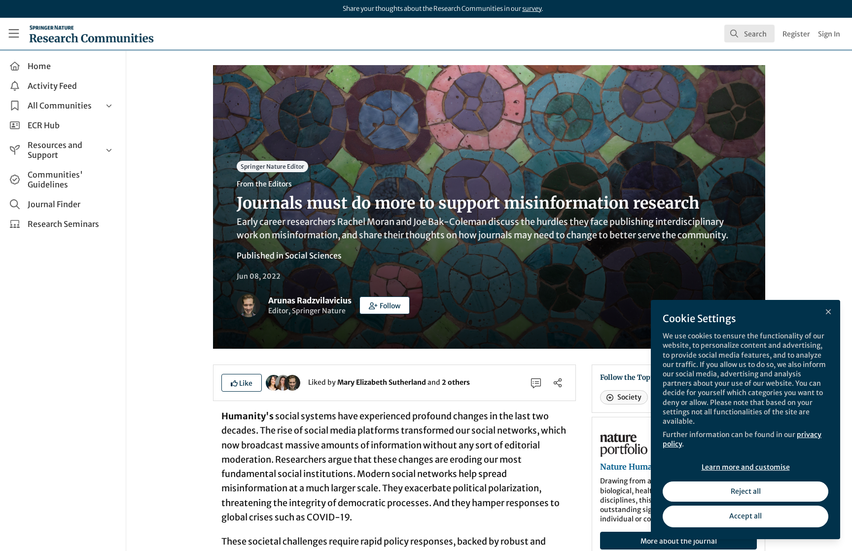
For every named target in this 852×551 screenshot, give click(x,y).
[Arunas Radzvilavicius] (292, 382)
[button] (384, 305)
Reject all (746, 491)
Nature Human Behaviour (650, 467)
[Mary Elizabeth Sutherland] (274, 382)
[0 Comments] (536, 383)
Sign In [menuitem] (829, 34)
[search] (749, 33)
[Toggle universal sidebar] (14, 33)
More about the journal (678, 541)
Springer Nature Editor (272, 166)
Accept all (745, 516)
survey (531, 8)
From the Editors (264, 184)
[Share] (558, 383)
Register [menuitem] (796, 34)
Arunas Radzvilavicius (310, 300)
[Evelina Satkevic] (283, 382)
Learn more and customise (746, 467)
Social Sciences (313, 255)
